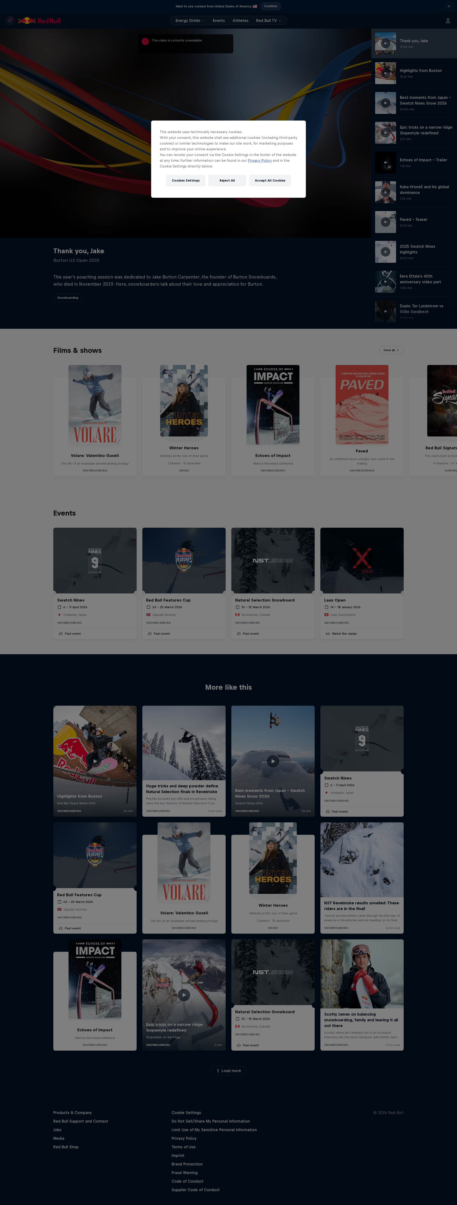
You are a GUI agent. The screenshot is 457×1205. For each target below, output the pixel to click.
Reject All (227, 180)
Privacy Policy (260, 160)
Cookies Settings (186, 180)
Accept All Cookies (270, 180)
